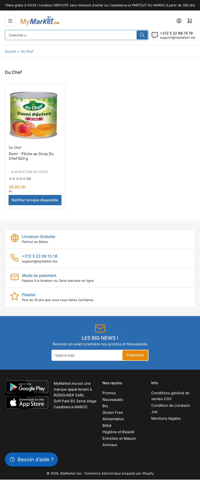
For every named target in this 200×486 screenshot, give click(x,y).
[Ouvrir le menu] (10, 20)
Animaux (109, 444)
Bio (105, 406)
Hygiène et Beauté (118, 431)
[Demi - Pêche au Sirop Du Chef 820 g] (35, 114)
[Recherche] (142, 35)
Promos (109, 393)
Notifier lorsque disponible (35, 200)
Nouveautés (112, 399)
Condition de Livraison (170, 405)
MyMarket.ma (70, 473)
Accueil (10, 51)
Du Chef (27, 51)
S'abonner (135, 355)
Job (154, 411)
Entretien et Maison (119, 438)
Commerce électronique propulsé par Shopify (119, 473)
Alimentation (113, 419)
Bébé (106, 425)
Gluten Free (112, 412)
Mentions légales (166, 418)
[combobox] (77, 35)
